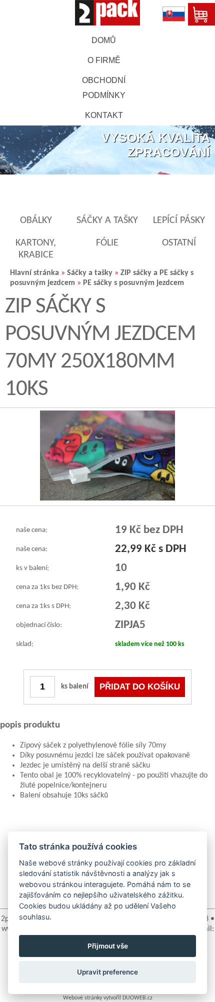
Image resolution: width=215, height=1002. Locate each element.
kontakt (104, 115)
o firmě (104, 60)
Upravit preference (107, 972)
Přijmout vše (108, 946)
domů (104, 40)
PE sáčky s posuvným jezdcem (133, 283)
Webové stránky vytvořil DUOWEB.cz (107, 998)
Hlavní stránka (34, 273)
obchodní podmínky (104, 88)
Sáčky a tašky (89, 273)
